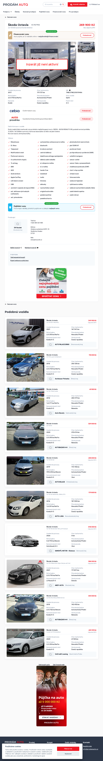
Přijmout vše (68, 749)
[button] (30, 248)
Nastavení (68, 754)
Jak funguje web (58, 665)
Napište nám (87, 746)
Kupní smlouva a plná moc (19, 260)
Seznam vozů (11, 17)
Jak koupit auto (44, 665)
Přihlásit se (95, 4)
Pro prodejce (73, 12)
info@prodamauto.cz (90, 749)
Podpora (6, 12)
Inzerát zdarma (79, 4)
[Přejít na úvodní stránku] (15, 4)
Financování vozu (59, 12)
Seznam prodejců (29, 12)
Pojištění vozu (44, 12)
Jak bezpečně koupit (17, 257)
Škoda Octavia (52, 320)
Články (17, 12)
